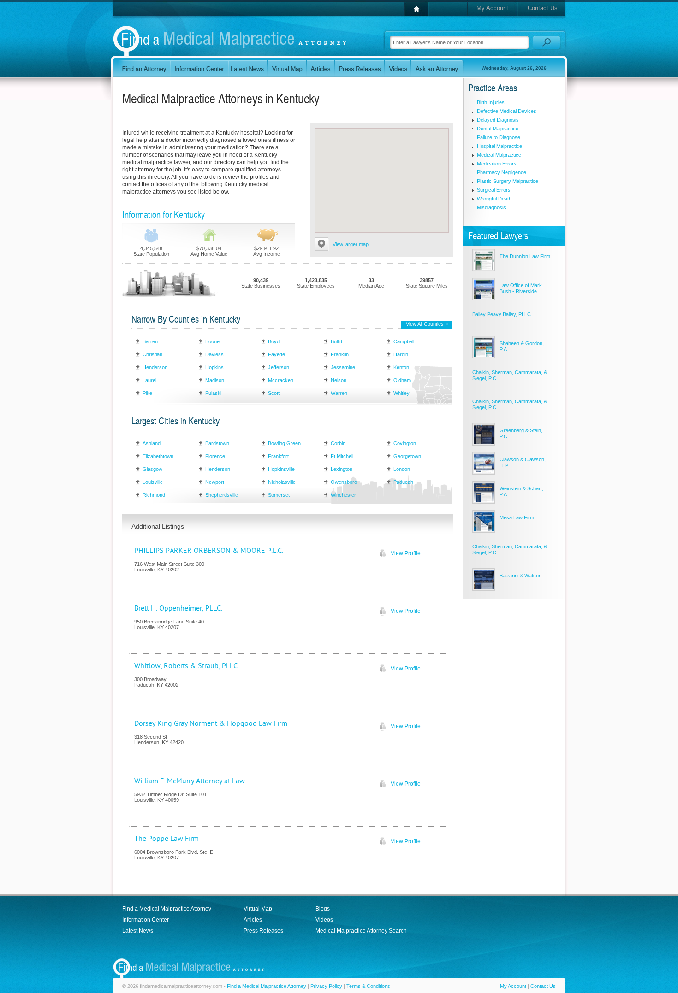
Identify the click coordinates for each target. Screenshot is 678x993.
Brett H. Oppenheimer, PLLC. (178, 608)
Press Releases (263, 931)
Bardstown (217, 443)
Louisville (153, 482)
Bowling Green (284, 443)
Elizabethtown (158, 456)
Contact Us (543, 8)
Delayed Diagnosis (498, 120)
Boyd (274, 341)
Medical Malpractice (499, 155)
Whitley (401, 393)
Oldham (402, 380)
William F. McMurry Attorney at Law (189, 781)
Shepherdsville (221, 495)
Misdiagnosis (491, 207)
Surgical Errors (494, 190)
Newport (214, 482)
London (401, 469)
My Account (492, 8)
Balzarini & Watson (520, 575)
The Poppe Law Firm (166, 838)
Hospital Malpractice (499, 146)
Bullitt (336, 341)
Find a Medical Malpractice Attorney (166, 908)
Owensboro (344, 482)
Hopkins (214, 367)
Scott (274, 393)
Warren (339, 393)
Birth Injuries (491, 102)
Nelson (338, 380)
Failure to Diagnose (498, 137)
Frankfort (278, 456)
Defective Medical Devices (506, 111)
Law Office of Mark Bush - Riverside (521, 288)
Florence (215, 456)
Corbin (338, 443)
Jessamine (343, 367)
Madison (214, 380)
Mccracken (280, 380)
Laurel (149, 380)
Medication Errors (497, 163)
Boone (212, 341)
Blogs (322, 908)
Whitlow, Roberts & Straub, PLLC (186, 666)
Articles (253, 920)
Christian (152, 354)
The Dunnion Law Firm (525, 256)
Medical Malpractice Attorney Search (361, 931)
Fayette (276, 354)
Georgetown (407, 456)
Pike (147, 393)
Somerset (279, 495)
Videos (324, 920)
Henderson (155, 367)
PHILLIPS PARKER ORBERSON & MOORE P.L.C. (208, 550)
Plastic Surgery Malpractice (507, 181)
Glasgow (152, 469)
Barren (150, 341)
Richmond (154, 495)
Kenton (401, 367)
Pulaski (213, 393)
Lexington (341, 469)
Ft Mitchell (342, 456)
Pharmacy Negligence (501, 172)
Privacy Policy (326, 986)
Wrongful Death (494, 198)
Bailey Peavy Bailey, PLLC (501, 314)
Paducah (403, 482)
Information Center (145, 920)
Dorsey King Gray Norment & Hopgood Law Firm (210, 723)
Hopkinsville (281, 469)
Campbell (403, 341)
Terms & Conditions (368, 986)
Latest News (137, 931)
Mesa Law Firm (517, 517)
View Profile (406, 553)
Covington (404, 443)
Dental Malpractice (497, 128)
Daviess (214, 354)
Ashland (152, 443)
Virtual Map (258, 908)
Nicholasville (282, 482)
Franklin (340, 354)
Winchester (343, 495)
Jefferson (278, 367)
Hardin (400, 354)
